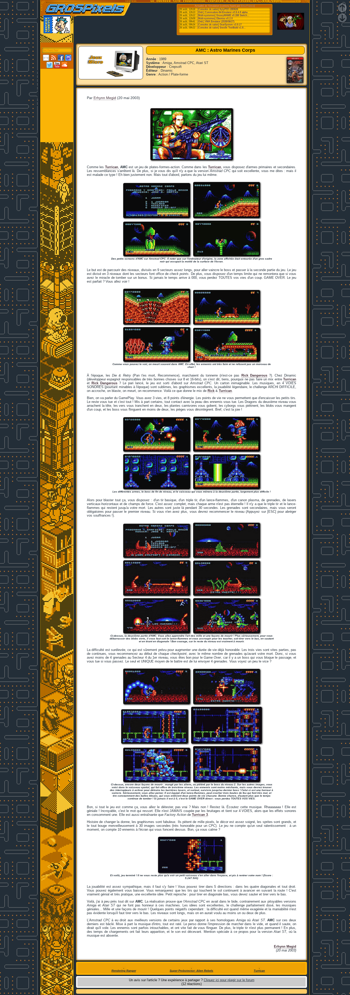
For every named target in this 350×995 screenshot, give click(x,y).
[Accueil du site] (57, 72)
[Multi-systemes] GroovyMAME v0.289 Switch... (223, 15)
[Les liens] (57, 108)
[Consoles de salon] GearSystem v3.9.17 (220, 24)
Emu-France (247, 6)
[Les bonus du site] (57, 94)
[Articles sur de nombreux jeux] (57, 79)
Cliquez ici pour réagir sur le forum (229, 980)
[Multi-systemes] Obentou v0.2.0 (215, 18)
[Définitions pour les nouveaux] (57, 115)
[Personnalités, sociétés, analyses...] (57, 86)
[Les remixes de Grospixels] (57, 137)
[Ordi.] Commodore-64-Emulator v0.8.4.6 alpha (223, 12)
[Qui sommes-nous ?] (57, 122)
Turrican (214, 167)
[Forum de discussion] (57, 101)
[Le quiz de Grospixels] (57, 129)
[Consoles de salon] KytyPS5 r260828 (218, 9)
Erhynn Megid (105, 98)
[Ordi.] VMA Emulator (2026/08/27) (216, 21)
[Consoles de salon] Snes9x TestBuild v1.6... (222, 27)
